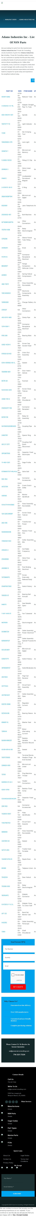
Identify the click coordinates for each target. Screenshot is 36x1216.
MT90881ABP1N (7, 222)
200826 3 (5, 169)
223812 (4, 275)
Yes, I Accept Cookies (20, 1215)
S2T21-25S (5, 850)
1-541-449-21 (6, 613)
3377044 (5, 686)
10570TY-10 (6, 124)
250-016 (4, 523)
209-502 (4, 806)
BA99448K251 (7, 740)
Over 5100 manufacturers (19, 1012)
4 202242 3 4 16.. (8, 106)
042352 (4, 922)
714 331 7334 (18, 1054)
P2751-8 (4, 257)
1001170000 (6, 757)
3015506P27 (6, 668)
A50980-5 (5, 568)
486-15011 (5, 284)
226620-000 (6, 765)
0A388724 (5, 632)
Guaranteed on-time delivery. (21, 1005)
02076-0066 (6, 704)
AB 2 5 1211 (6, 444)
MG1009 (4, 622)
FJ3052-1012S (6, 160)
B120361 (4, 205)
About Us (6, 1155)
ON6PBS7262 (6, 586)
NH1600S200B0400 (9, 426)
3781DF (4, 310)
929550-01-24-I (7, 782)
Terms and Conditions (24, 1160)
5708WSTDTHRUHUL (9, 471)
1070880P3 (6, 577)
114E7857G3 (6, 823)
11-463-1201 (6, 462)
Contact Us (7, 1159)
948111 (4, 604)
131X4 (4, 774)
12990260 (5, 302)
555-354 (4, 479)
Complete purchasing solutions (21, 1025)
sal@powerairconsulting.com (18, 1051)
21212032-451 (6, 215)
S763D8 (4, 239)
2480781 (5, 435)
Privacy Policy (8, 1163)
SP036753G (6, 453)
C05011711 (5, 659)
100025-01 (5, 595)
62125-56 (5, 417)
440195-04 (6, 841)
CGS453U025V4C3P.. (9, 799)
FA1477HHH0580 (8, 505)
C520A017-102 (7, 408)
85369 (4, 868)
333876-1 (5, 151)
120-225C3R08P (7, 514)
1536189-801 (6, 372)
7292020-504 (6, 541)
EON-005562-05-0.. (8, 363)
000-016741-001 (7, 115)
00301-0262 (6, 97)
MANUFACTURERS (11, 19)
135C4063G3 (6, 293)
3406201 (5, 248)
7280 (3, 932)
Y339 (3, 133)
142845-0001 (6, 814)
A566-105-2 (6, 399)
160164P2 (5, 895)
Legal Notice (25, 1155)
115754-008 (6, 230)
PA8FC (4, 178)
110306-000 (6, 886)
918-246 (4, 335)
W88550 (4, 832)
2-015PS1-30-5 (7, 187)
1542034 (5, 877)
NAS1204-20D (7, 390)
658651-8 (5, 722)
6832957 (5, 266)
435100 (4, 496)
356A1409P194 (7, 196)
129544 (4, 731)
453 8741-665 (6, 317)
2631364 (5, 677)
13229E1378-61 (7, 859)
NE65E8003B (6, 532)
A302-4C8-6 (6, 345)
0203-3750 (5, 790)
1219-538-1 (5, 326)
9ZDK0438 (5, 713)
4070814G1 (6, 695)
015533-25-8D (6, 354)
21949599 (5, 559)
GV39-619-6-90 (7, 749)
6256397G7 (6, 641)
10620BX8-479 (7, 142)
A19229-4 (5, 550)
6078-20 (5, 381)
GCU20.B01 (6, 650)
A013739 (5, 487)
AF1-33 (4, 913)
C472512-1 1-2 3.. (7, 904)
